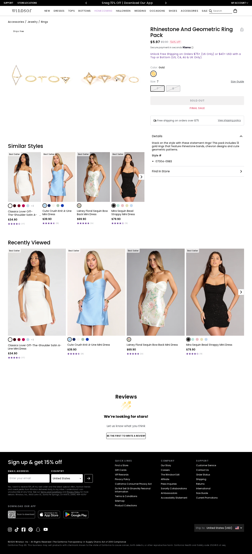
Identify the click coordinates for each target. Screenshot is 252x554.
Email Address (18, 471)
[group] (42, 77)
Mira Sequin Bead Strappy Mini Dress (123, 212)
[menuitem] (47, 11)
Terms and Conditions (51, 492)
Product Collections (126, 505)
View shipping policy (229, 120)
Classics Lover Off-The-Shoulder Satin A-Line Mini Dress (22, 213)
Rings (44, 21)
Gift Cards (121, 470)
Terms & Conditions (126, 496)
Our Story (166, 465)
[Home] (22, 11)
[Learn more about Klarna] (192, 47)
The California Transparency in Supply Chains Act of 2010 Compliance (89, 542)
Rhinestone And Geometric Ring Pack (191, 32)
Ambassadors (169, 493)
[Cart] (235, 11)
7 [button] (157, 88)
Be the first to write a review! (126, 435)
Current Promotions (207, 497)
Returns (200, 483)
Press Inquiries (169, 483)
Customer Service (206, 465)
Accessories (16, 21)
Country (57, 471)
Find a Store (121, 465)
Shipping (201, 479)
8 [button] (173, 88)
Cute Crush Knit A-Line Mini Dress (57, 212)
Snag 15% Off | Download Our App (121, 3)
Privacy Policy (73, 492)
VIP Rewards (122, 474)
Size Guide (237, 81)
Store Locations (27, 2)
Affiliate (165, 479)
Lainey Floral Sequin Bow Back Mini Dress (92, 212)
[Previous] (86, 3)
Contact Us (202, 470)
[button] (10, 205)
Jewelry (32, 21)
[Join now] (88, 478)
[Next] (166, 3)
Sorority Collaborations (174, 488)
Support (8, 2)
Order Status (203, 474)
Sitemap (120, 500)
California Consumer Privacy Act (133, 483)
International (203, 488)
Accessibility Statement (174, 497)
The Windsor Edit (170, 474)
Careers (165, 470)
